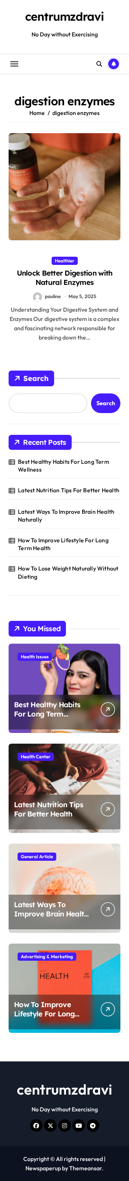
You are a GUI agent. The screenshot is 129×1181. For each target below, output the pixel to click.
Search (36, 378)
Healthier (65, 260)
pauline (53, 296)
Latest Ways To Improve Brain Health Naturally (66, 515)
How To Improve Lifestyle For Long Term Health (63, 544)
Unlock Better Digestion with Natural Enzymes (65, 277)
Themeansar (85, 1168)
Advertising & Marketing (47, 956)
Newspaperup (43, 1168)
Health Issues (35, 656)
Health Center (36, 756)
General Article (37, 856)
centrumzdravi (64, 16)
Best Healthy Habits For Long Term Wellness (63, 465)
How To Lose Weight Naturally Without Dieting (68, 572)
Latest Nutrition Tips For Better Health (68, 490)
